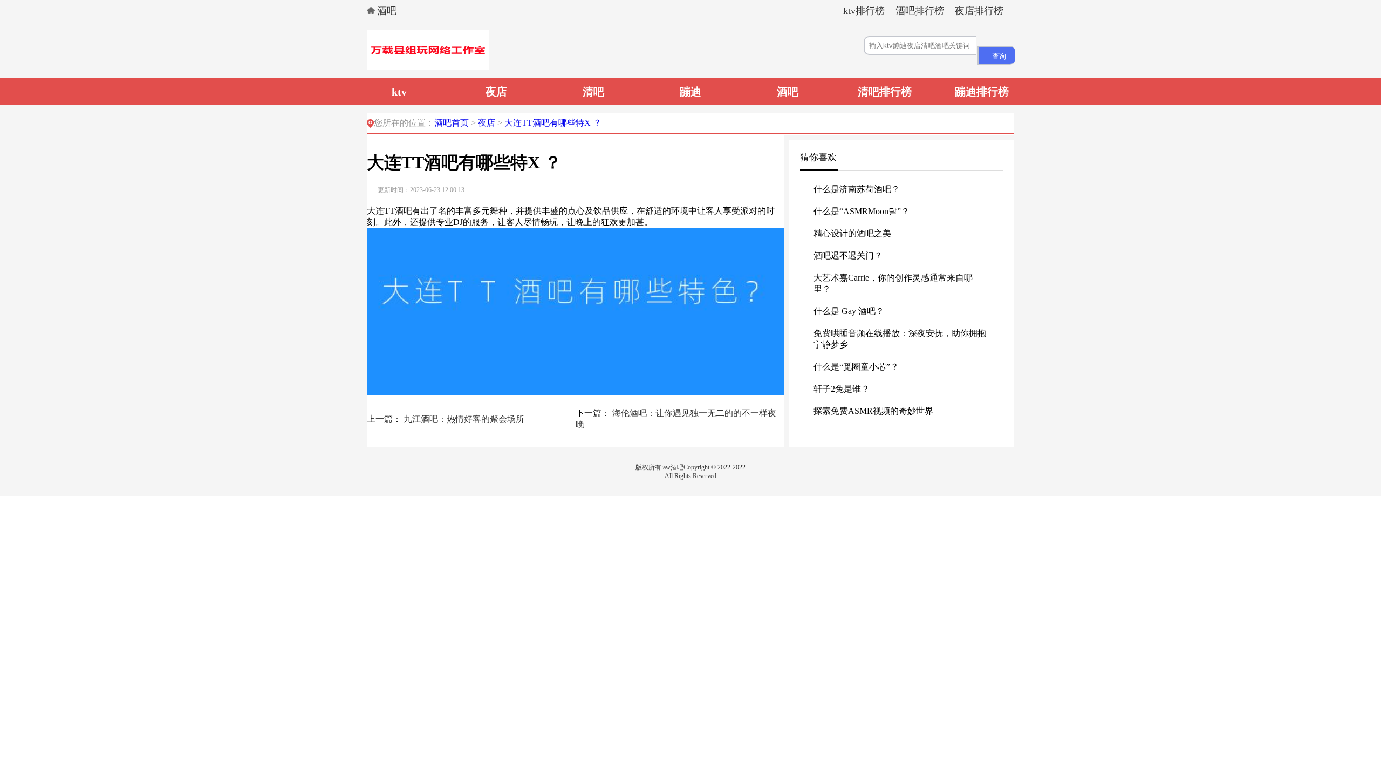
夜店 (487, 122)
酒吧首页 (451, 122)
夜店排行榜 (979, 10)
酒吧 (386, 10)
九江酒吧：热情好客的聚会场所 (464, 419)
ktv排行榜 (864, 10)
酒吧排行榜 (919, 10)
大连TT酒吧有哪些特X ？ (552, 122)
